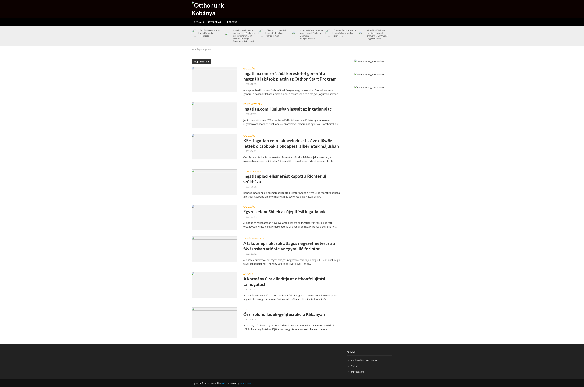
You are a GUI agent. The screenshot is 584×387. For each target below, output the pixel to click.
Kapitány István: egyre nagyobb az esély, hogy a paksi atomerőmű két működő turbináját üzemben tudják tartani (244, 35)
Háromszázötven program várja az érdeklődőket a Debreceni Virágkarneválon (311, 34)
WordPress (245, 383)
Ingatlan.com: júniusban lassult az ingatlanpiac (287, 108)
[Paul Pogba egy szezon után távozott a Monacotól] (195, 33)
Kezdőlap (196, 49)
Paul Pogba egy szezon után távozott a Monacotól (210, 33)
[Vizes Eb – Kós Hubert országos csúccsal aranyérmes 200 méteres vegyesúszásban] (362, 34)
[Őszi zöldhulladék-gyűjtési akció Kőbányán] (214, 322)
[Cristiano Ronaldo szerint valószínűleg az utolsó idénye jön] (328, 33)
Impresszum (357, 371)
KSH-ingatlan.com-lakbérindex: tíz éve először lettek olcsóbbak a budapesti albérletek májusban (291, 143)
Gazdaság (249, 69)
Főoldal (354, 366)
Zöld (246, 309)
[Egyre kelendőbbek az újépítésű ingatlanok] (214, 217)
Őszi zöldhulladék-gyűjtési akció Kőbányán (284, 314)
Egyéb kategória (252, 104)
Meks (224, 383)
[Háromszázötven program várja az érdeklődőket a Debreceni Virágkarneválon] (295, 34)
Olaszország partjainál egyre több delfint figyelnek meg (276, 33)
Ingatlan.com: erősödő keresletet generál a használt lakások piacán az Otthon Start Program (290, 76)
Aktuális (199, 22)
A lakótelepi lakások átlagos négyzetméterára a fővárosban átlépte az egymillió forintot (289, 246)
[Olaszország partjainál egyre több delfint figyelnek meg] (262, 33)
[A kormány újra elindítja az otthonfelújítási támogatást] (214, 284)
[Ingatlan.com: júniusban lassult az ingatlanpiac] (214, 114)
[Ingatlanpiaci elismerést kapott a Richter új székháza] (214, 182)
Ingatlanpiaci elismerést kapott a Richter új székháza (284, 178)
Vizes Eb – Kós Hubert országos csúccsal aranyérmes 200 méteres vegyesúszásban (378, 34)
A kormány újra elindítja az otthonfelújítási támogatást (284, 281)
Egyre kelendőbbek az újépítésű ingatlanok (284, 211)
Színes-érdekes (252, 171)
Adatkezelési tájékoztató (364, 360)
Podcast (232, 22)
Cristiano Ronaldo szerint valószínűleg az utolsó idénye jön (345, 33)
